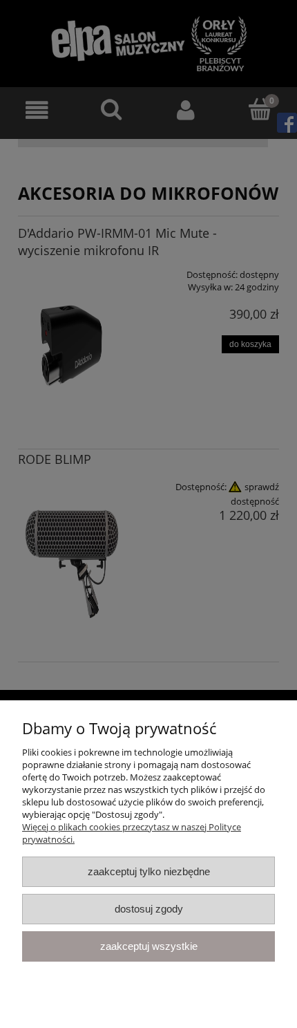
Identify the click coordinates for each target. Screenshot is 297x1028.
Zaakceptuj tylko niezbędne (149, 871)
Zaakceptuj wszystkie (149, 946)
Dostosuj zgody (149, 909)
